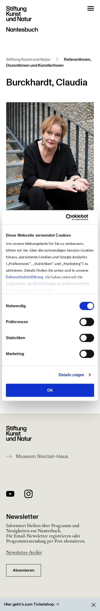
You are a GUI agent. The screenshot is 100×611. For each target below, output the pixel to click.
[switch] (86, 322)
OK (50, 390)
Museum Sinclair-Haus (42, 456)
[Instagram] (28, 495)
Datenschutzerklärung (24, 277)
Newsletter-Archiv (24, 552)
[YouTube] (10, 495)
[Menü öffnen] (90, 8)
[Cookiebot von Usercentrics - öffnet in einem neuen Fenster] (72, 217)
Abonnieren (23, 570)
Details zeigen (71, 375)
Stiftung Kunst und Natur (28, 59)
